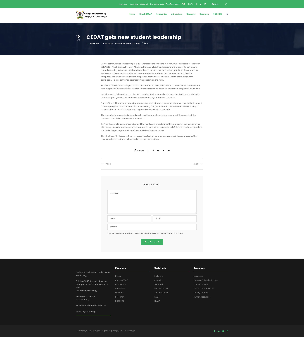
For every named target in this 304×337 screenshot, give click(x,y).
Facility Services (201, 292)
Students (191, 14)
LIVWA (190, 4)
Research (204, 14)
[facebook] (196, 4)
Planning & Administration (206, 280)
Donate (214, 4)
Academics (161, 14)
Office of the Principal (204, 288)
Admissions (176, 14)
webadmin (94, 43)
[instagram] (227, 331)
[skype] (223, 331)
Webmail (144, 4)
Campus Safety (201, 284)
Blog (105, 43)
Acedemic (198, 276)
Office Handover (122, 43)
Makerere (123, 4)
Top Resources (172, 4)
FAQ (183, 4)
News (111, 43)
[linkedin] (200, 4)
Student (136, 43)
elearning (134, 4)
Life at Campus (157, 4)
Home (132, 14)
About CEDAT (145, 14)
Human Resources (202, 297)
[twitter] (205, 4)
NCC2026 (217, 14)
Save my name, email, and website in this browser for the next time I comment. (146, 233)
